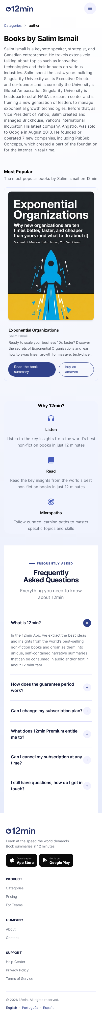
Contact (12, 937)
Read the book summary (26, 369)
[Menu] (90, 8)
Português (30, 1008)
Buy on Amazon (71, 369)
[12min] (19, 8)
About (11, 929)
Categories (13, 25)
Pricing (11, 896)
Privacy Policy (17, 970)
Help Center (15, 962)
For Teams (14, 905)
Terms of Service (19, 978)
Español (49, 1008)
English (11, 1008)
